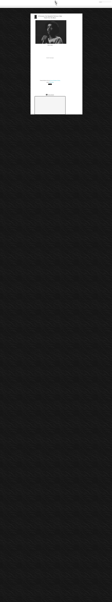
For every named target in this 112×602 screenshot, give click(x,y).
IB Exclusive (51, 82)
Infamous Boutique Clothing (55, 80)
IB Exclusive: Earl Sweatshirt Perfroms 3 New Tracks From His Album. (50, 17)
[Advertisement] (72, 33)
